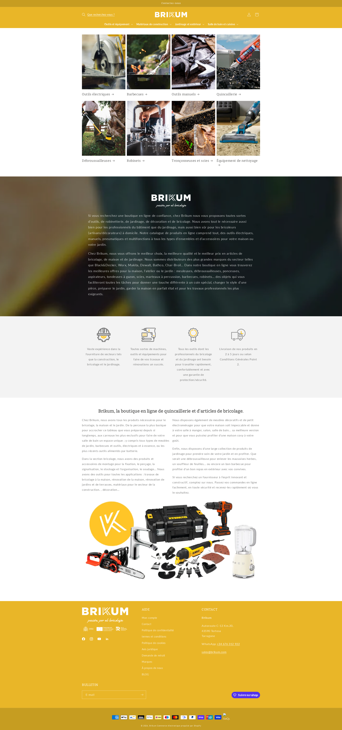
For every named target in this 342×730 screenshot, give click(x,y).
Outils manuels (184, 94)
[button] (98, 15)
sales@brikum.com (214, 652)
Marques (147, 661)
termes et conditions (154, 636)
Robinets (134, 161)
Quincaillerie (227, 94)
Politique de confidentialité (158, 630)
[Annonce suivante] (259, 3)
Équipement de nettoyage (237, 161)
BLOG (145, 674)
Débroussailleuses (96, 161)
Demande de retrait (153, 655)
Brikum (152, 725)
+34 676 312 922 (228, 644)
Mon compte (149, 617)
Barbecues (135, 94)
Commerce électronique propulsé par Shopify (179, 725)
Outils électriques (96, 94)
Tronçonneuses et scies (190, 161)
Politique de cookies (154, 642)
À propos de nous (152, 667)
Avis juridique (150, 649)
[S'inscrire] (142, 695)
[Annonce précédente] (83, 3)
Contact (146, 624)
